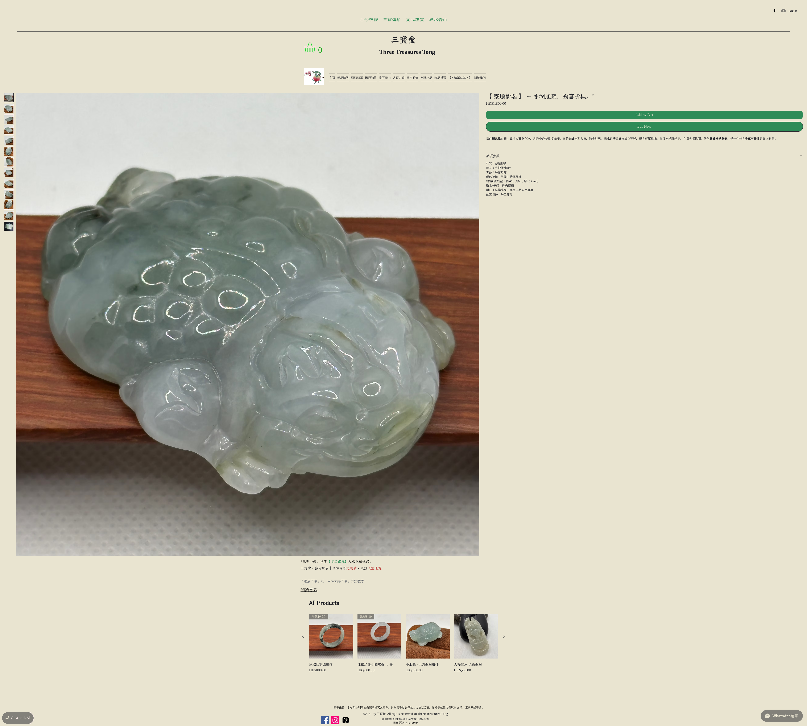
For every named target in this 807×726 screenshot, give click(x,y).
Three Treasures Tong (407, 51)
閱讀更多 (309, 589)
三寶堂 (403, 40)
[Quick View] (428, 636)
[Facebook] (774, 11)
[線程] (346, 720)
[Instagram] (335, 720)
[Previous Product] (303, 636)
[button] (316, 47)
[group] (403, 646)
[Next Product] (503, 636)
